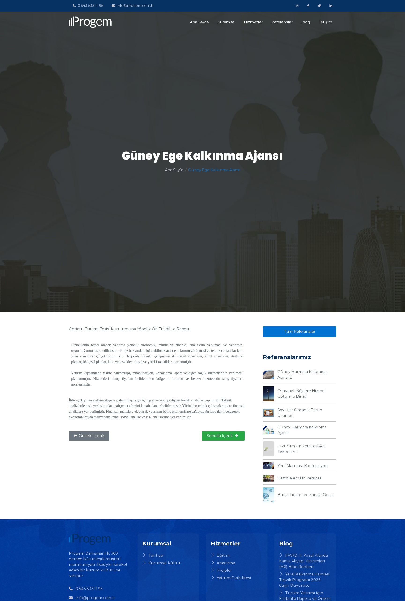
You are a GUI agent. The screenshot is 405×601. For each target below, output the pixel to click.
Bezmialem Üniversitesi (300, 478)
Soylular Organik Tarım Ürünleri (300, 413)
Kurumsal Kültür (164, 563)
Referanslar (282, 22)
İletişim (325, 22)
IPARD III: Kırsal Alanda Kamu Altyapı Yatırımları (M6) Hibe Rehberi (303, 561)
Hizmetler (253, 22)
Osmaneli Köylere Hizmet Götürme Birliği (302, 394)
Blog (305, 22)
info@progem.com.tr (135, 6)
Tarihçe (155, 555)
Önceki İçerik (92, 436)
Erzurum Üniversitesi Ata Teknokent (302, 449)
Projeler (224, 570)
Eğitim (223, 555)
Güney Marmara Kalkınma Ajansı (302, 430)
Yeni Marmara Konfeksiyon (303, 466)
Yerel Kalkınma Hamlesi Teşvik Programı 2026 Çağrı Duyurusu (304, 580)
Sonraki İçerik (220, 436)
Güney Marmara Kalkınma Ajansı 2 (302, 375)
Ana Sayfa (199, 22)
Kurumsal (226, 22)
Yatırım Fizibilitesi (234, 578)
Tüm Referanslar (299, 331)
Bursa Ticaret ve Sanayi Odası (306, 495)
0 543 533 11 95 (90, 6)
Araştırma (226, 563)
